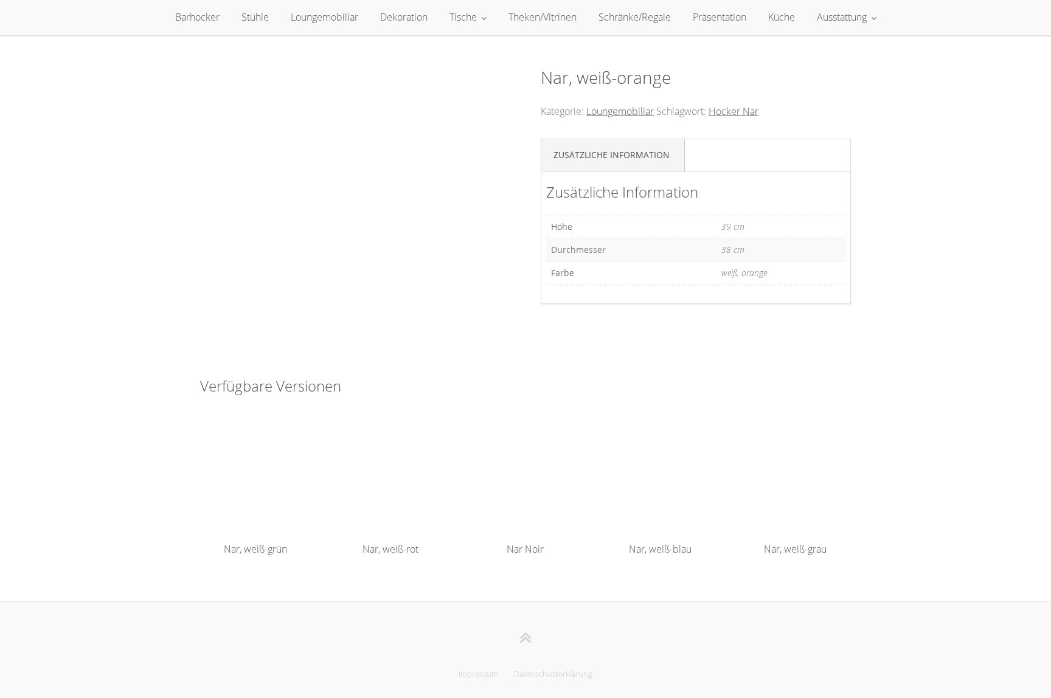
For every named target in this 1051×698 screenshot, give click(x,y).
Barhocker (197, 17)
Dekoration (404, 17)
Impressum (478, 673)
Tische (463, 17)
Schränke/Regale (634, 17)
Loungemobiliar (324, 17)
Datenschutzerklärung (553, 673)
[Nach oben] (525, 637)
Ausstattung (842, 17)
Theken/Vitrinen (542, 17)
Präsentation (719, 17)
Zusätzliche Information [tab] (611, 155)
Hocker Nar (733, 111)
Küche (781, 17)
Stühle (255, 17)
